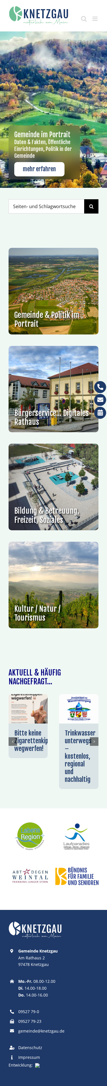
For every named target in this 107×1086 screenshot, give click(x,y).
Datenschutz (30, 1047)
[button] (13, 741)
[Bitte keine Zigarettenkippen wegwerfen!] (28, 697)
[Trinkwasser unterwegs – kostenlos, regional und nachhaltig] (78, 697)
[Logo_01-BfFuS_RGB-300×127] (76, 869)
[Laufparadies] (76, 822)
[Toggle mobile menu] (95, 19)
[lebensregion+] (30, 822)
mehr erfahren (39, 169)
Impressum (29, 1057)
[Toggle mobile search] (84, 19)
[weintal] (30, 861)
